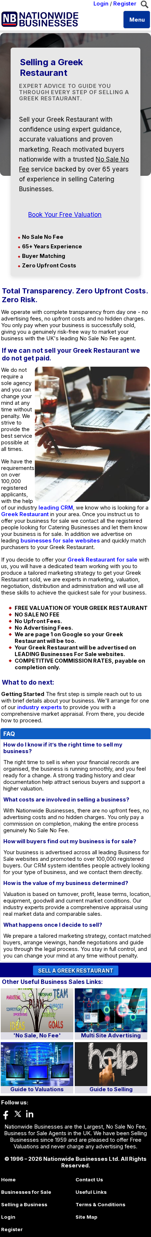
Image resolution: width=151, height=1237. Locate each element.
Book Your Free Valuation (65, 214)
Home (8, 1179)
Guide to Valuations (37, 1089)
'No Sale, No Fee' (37, 1035)
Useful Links (91, 1192)
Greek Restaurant (25, 514)
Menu (137, 19)
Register (124, 3)
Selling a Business (24, 1204)
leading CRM (55, 507)
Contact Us (89, 1179)
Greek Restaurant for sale (102, 559)
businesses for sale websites (60, 540)
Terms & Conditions (100, 1204)
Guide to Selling (111, 1089)
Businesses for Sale (26, 1192)
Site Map (86, 1217)
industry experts (39, 707)
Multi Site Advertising (111, 1035)
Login (100, 3)
